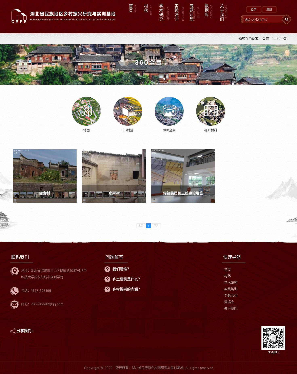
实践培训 (230, 289)
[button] (162, 16)
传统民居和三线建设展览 (183, 193)
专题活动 (230, 295)
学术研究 (230, 282)
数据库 (229, 302)
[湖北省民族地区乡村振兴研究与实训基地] (63, 10)
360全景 (280, 39)
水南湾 (113, 193)
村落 (227, 276)
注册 (269, 9)
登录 (253, 9)
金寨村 (44, 193)
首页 (265, 39)
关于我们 (230, 308)
